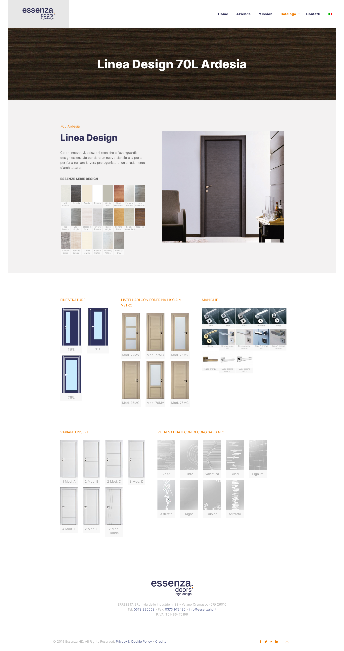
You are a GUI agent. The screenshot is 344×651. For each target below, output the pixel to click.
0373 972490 (175, 609)
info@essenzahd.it (202, 609)
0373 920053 (144, 609)
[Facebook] (260, 641)
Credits (160, 641)
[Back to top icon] (287, 641)
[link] (166, 459)
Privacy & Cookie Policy (134, 641)
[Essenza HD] (38, 14)
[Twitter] (266, 641)
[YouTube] (271, 641)
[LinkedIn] (277, 641)
